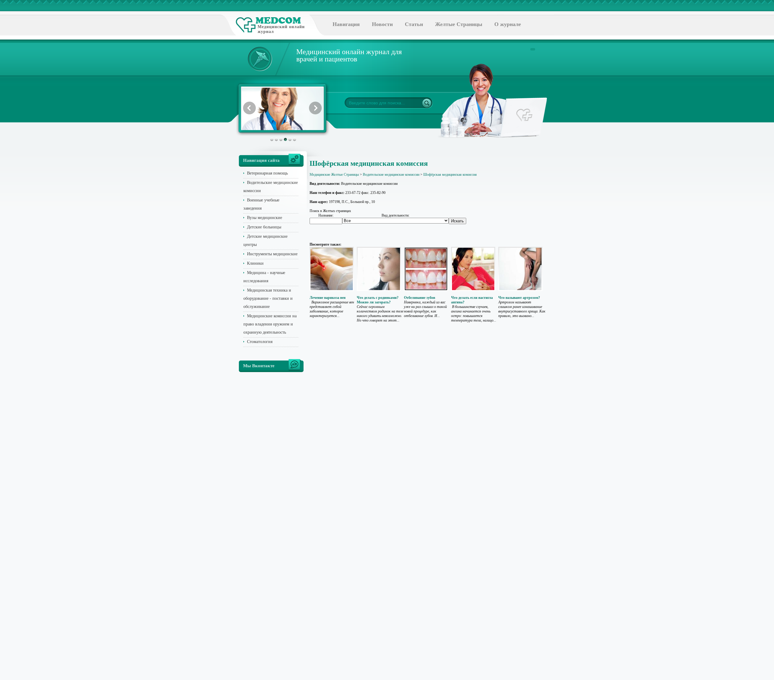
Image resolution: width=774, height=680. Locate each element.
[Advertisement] (563, 242)
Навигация (346, 24)
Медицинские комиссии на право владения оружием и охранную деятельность (270, 324)
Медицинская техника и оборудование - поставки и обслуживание (268, 298)
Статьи (414, 24)
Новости (382, 24)
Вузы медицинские (264, 217)
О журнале (507, 24)
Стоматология (259, 341)
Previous (249, 108)
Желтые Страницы (458, 24)
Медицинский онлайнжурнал (281, 29)
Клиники (255, 263)
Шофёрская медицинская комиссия (450, 174)
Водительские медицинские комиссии (391, 174)
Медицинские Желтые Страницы (334, 174)
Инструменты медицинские (272, 254)
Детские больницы (264, 227)
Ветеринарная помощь (267, 173)
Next (315, 108)
